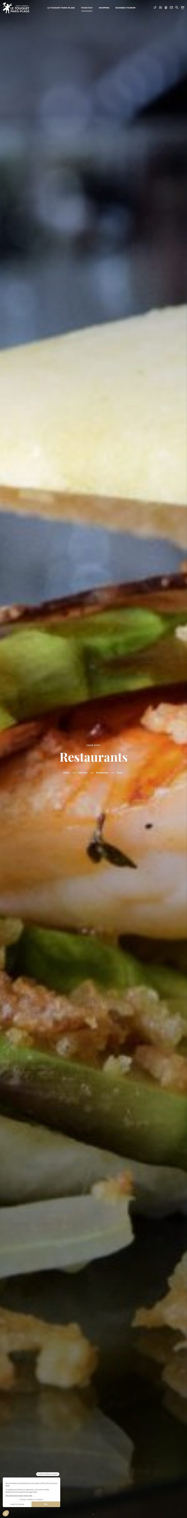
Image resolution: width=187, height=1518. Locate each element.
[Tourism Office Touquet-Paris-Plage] (16, 7)
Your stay (87, 8)
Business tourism (125, 8)
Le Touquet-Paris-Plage (61, 8)
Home (66, 772)
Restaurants (102, 772)
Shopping (104, 8)
